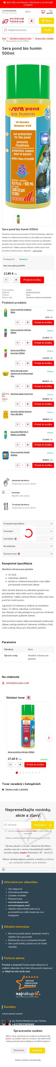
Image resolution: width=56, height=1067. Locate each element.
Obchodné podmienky (18, 892)
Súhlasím (37, 1050)
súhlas (8, 1038)
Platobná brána (15, 899)
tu (40, 1060)
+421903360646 (9, 11)
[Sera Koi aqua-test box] (5, 397)
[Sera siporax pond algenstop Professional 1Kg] (5, 373)
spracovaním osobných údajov (27, 831)
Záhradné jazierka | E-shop (20, 38)
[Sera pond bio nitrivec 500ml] (5, 333)
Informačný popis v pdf (17, 682)
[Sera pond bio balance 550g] (5, 312)
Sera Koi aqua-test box (22, 394)
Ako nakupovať (15, 889)
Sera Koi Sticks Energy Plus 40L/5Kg (21, 413)
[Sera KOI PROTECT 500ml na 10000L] (5, 435)
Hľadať (47, 30)
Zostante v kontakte (17, 895)
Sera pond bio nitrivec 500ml (21, 752)
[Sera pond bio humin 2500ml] (5, 455)
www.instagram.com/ (19, 905)
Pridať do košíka (32, 279)
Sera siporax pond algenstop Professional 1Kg (22, 373)
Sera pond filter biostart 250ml (18, 351)
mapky (23, 852)
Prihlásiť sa (40, 825)
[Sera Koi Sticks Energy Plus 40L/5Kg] (5, 414)
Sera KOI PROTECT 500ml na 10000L (20, 433)
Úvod (4, 38)
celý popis (37, 250)
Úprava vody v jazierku (44, 38)
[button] (17, 773)
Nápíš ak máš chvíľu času (17, 971)
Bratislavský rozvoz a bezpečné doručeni (27, 940)
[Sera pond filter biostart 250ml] (5, 353)
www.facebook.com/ (18, 902)
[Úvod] (13, 21)
